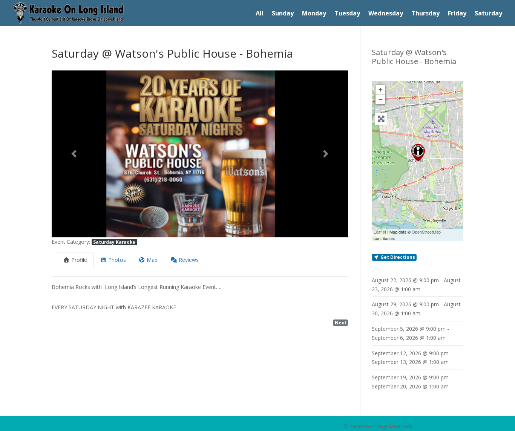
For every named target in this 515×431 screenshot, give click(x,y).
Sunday (283, 14)
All (260, 14)
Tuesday (347, 14)
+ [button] (381, 89)
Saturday (488, 14)
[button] (74, 153)
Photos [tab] (117, 259)
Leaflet (380, 232)
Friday (457, 14)
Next (340, 322)
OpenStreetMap (426, 232)
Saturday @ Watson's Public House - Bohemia (414, 56)
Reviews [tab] (189, 259)
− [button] (381, 99)
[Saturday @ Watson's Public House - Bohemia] (418, 152)
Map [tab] (152, 259)
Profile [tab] (79, 259)
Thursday (425, 14)
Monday (314, 14)
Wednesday (385, 14)
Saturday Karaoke (114, 242)
